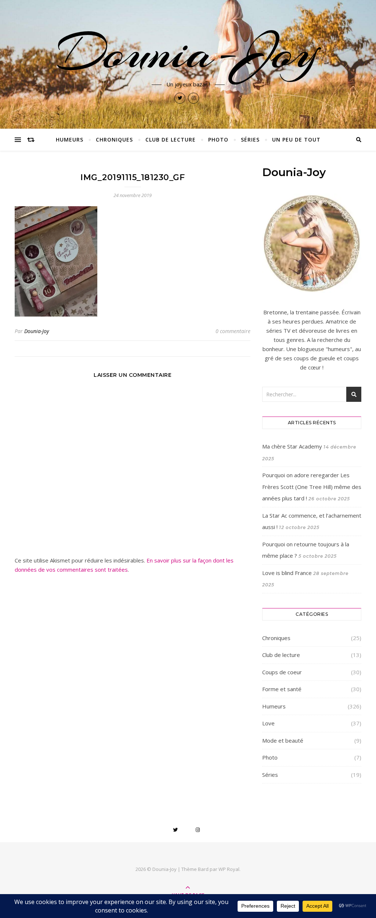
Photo (218, 139)
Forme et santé (281, 689)
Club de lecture (170, 139)
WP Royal (228, 869)
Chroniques (114, 139)
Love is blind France (287, 572)
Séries (250, 139)
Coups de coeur (282, 672)
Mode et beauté (282, 740)
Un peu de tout (296, 139)
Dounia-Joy (188, 52)
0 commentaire (233, 331)
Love (268, 723)
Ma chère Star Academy (292, 446)
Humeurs (69, 139)
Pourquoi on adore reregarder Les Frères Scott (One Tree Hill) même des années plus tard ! (311, 486)
